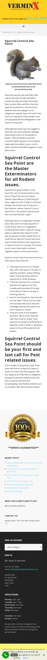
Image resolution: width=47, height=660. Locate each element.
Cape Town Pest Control (23, 6)
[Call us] (5, 655)
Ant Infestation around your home (20, 484)
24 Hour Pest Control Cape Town (20, 481)
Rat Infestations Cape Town (18, 488)
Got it (25, 658)
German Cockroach (14, 491)
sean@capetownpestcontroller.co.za (24, 569)
